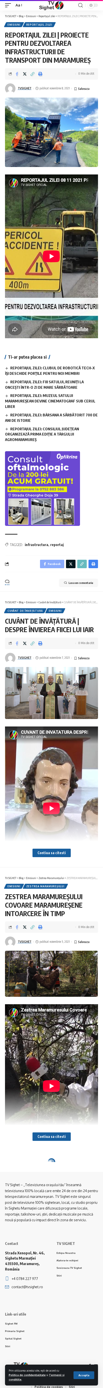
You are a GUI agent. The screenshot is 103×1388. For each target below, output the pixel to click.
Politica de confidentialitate (27, 1375)
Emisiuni (14, 24)
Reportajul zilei (39, 24)
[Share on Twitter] (24, 74)
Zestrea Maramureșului (45, 886)
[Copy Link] (32, 74)
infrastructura (36, 545)
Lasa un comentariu (80, 582)
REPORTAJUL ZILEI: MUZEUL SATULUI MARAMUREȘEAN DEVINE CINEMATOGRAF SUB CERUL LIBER (50, 401)
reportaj (57, 545)
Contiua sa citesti (52, 853)
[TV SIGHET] (51, 5)
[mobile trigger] (9, 5)
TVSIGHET (25, 88)
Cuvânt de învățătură (25, 610)
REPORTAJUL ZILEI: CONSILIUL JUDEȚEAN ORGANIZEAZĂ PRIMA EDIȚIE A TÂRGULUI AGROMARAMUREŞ (42, 434)
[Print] (40, 74)
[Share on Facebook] (17, 74)
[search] (80, 5)
